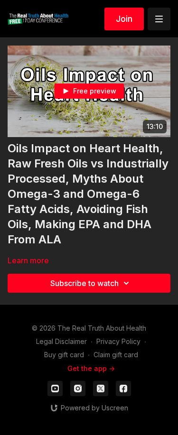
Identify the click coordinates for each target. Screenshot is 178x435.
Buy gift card (64, 355)
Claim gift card (116, 355)
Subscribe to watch (84, 283)
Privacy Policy (118, 341)
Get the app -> (91, 368)
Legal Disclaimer (61, 341)
